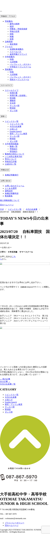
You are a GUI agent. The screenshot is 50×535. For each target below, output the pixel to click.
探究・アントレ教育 (18, 134)
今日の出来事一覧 (8, 384)
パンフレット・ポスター (20, 64)
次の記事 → (5, 382)
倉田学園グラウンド (18, 54)
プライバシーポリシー (14, 523)
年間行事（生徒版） (18, 95)
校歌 (12, 34)
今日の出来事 (15, 126)
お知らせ (13, 129)
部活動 (13, 98)
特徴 (12, 59)
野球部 (13, 108)
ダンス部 (13, 111)
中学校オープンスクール (20, 67)
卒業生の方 (5, 170)
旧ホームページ (7, 205)
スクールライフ (6, 85)
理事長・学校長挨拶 (18, 29)
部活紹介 (13, 151)
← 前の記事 (5, 379)
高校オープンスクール (19, 80)
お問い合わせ (5, 181)
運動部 (13, 100)
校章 (12, 39)
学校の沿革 (14, 31)
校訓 (12, 26)
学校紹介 (13, 149)
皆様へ (3, 116)
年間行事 (13, 93)
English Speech (16, 131)
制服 (12, 36)
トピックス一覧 (16, 124)
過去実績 (13, 44)
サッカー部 (14, 106)
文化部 (13, 103)
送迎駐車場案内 (16, 49)
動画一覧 (13, 146)
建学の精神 (14, 24)
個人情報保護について (9, 200)
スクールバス (15, 52)
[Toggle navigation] (1, 11)
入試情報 (13, 62)
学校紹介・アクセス (8, 16)
